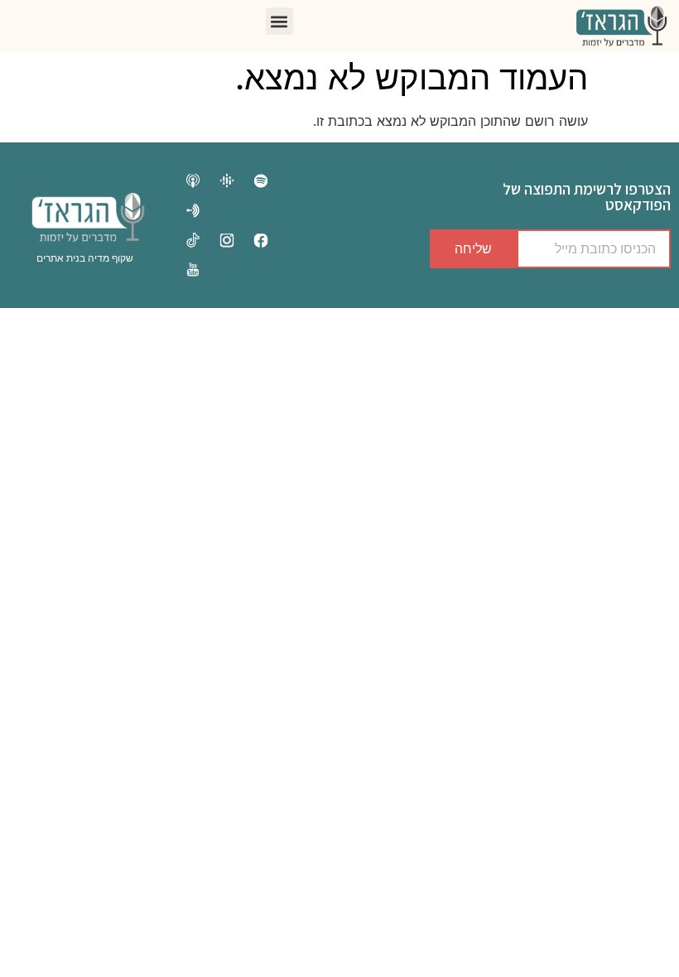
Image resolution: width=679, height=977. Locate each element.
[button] (279, 21)
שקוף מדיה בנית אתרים (84, 258)
